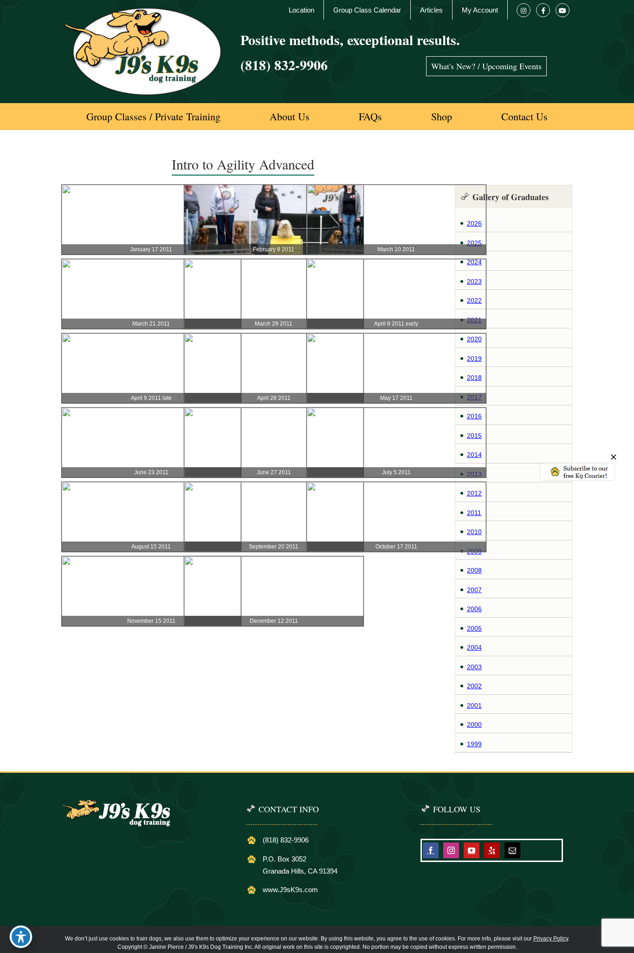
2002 (474, 686)
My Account (480, 10)
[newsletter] (577, 465)
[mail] (512, 850)
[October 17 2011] (396, 486)
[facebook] (431, 850)
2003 (474, 667)
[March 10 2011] (396, 189)
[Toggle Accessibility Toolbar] (21, 937)
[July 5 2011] (396, 412)
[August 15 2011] (151, 486)
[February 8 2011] (273, 189)
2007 (474, 590)
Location (301, 10)
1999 (474, 744)
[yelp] (492, 850)
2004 (474, 647)
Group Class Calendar (367, 10)
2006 (474, 609)
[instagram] (451, 850)
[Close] (613, 457)
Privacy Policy (550, 938)
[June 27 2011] (273, 412)
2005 (474, 628)
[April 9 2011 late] (151, 338)
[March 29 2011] (273, 264)
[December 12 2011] (273, 561)
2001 (474, 705)
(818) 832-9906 (284, 64)
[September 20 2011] (273, 486)
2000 (474, 724)
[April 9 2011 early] (396, 264)
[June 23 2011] (151, 412)
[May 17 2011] (396, 338)
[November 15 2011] (151, 561)
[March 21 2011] (151, 264)
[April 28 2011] (273, 338)
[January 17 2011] (151, 189)
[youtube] (471, 850)
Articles (431, 10)
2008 (474, 570)
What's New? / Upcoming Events (486, 66)
